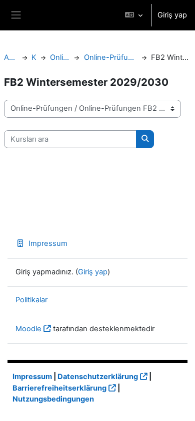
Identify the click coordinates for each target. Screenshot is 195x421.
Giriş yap (172, 14)
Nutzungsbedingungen (53, 399)
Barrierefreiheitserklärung (59, 388)
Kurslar (34, 57)
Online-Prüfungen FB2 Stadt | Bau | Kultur (110, 57)
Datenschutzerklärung (98, 376)
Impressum (48, 243)
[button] (133, 15)
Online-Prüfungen (60, 57)
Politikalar (32, 299)
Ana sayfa (11, 57)
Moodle (29, 328)
